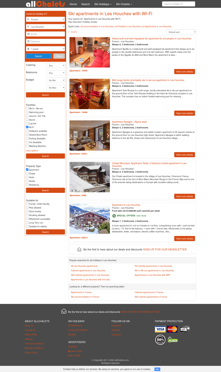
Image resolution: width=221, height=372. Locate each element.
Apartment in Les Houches (126, 205)
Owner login (76, 350)
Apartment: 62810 (78, 237)
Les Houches (127, 41)
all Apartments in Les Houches (157, 26)
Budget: (30, 79)
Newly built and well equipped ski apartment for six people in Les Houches (151, 38)
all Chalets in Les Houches (128, 26)
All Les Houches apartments (84, 265)
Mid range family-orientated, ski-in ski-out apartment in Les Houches (148, 80)
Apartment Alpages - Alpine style (129, 121)
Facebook (116, 325)
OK (157, 369)
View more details (184, 71)
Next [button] (107, 52)
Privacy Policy (31, 352)
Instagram (116, 334)
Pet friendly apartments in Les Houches (153, 265)
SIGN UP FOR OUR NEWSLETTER (165, 249)
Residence (34, 184)
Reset (59, 56)
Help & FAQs (31, 334)
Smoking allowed (37, 215)
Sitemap (29, 338)
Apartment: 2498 (77, 195)
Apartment (34, 169)
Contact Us (30, 329)
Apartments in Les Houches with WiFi (152, 274)
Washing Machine (37, 145)
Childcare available (38, 130)
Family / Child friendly (39, 203)
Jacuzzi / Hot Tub (37, 115)
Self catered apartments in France (151, 296)
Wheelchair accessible (39, 218)
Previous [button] (72, 52)
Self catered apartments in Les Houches (90, 274)
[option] (89, 52)
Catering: (31, 64)
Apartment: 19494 (78, 70)
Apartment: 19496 (78, 112)
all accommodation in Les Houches (97, 26)
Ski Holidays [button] (102, 4)
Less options (32, 150)
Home (73, 4)
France (115, 41)
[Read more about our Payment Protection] (161, 328)
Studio (32, 180)
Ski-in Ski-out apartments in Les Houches (154, 270)
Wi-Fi (31, 127)
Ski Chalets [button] (123, 4)
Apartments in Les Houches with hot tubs (90, 279)
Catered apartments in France (149, 292)
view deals (141, 215)
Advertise (72, 346)
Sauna (32, 119)
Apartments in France (81, 292)
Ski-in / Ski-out (36, 108)
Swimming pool (36, 112)
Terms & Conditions (34, 343)
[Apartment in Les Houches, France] (89, 52)
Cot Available (35, 142)
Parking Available (37, 138)
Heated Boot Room (38, 134)
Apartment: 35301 (78, 153)
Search (85, 4)
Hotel (31, 177)
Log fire (32, 123)
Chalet (32, 173)
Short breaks (35, 211)
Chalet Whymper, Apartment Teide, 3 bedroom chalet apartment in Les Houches (149, 164)
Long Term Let (36, 222)
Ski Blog (72, 334)
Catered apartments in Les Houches (88, 270)
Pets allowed (35, 207)
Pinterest (116, 329)
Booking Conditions (34, 347)
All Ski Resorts (75, 325)
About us (29, 325)
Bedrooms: (32, 72)
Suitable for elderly (38, 226)
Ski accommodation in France (85, 296)
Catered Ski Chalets (77, 329)
